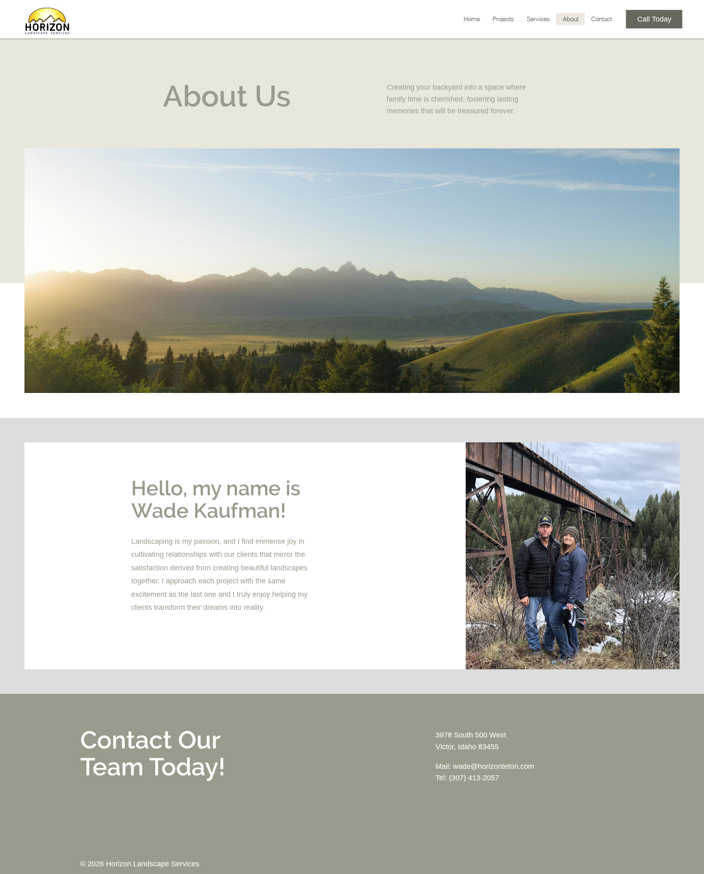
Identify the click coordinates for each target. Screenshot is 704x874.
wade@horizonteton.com (493, 766)
